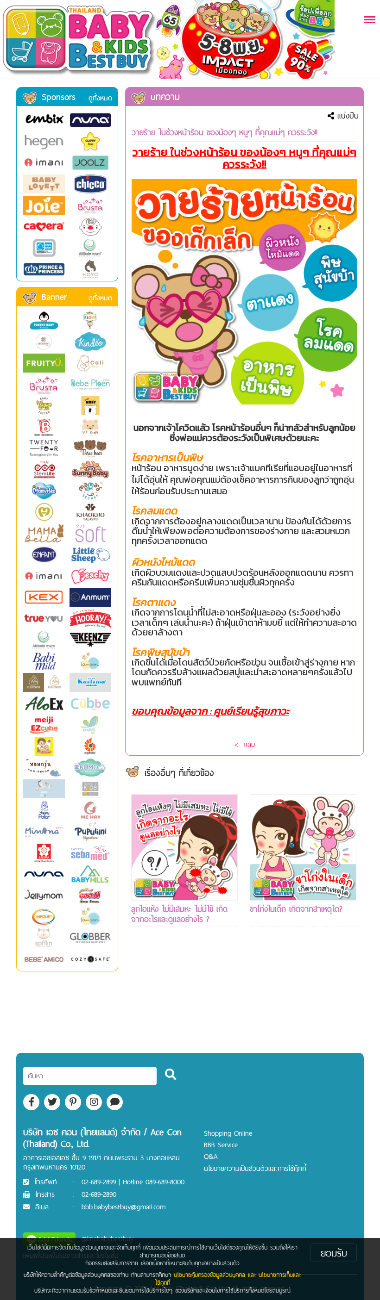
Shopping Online (228, 1133)
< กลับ (244, 744)
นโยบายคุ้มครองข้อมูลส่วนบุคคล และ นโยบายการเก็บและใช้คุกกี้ (228, 1278)
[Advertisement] (184, 1006)
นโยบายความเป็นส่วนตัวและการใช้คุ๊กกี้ (255, 1168)
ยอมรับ (334, 1252)
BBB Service (221, 1145)
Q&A (211, 1156)
